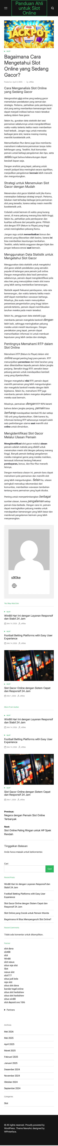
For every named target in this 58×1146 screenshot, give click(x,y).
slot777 (8, 975)
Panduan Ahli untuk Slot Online (29, 8)
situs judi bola (11, 978)
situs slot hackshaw (14, 992)
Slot (8, 51)
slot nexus (9, 962)
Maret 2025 (10, 1050)
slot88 (7, 952)
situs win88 (10, 999)
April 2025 (9, 1044)
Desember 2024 (12, 1069)
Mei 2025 (9, 1038)
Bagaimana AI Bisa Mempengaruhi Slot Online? (27, 919)
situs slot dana (11, 985)
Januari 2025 (10, 1063)
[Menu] (5, 8)
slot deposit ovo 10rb (14, 1002)
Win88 (7, 958)
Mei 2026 (9, 1031)
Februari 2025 (11, 1057)
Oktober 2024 (11, 1082)
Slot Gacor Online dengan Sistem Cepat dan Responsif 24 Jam (27, 690)
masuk (19, 852)
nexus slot (9, 972)
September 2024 (12, 1088)
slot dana (9, 948)
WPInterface (10, 1131)
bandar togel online (13, 989)
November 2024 (12, 1075)
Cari (6, 863)
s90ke (31, 82)
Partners (11, 1010)
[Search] (52, 8)
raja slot (8, 982)
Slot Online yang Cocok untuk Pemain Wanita (26, 913)
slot (20, 98)
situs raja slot (11, 965)
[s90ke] (29, 549)
